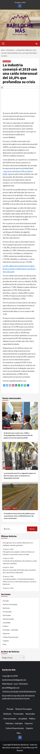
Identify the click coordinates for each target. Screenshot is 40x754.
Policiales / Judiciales (10, 630)
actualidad (6, 623)
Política (5, 626)
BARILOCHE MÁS (20, 28)
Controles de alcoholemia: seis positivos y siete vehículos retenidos (20, 562)
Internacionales (8, 619)
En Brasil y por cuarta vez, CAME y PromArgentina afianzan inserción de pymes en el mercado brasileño (18, 435)
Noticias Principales (10, 604)
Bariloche (6, 608)
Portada (6, 601)
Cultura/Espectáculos (10, 637)
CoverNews (27, 747)
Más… (5, 644)
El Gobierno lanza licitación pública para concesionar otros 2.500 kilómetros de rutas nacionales (19, 515)
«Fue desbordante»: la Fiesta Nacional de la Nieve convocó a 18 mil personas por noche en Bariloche (19, 581)
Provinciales (7, 612)
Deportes (6, 633)
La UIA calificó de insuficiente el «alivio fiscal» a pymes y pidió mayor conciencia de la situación (19, 269)
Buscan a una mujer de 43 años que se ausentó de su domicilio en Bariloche (19, 571)
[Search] (36, 44)
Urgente (14, 508)
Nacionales (6, 61)
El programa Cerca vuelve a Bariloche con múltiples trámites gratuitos (18, 544)
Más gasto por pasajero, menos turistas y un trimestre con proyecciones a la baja (18, 553)
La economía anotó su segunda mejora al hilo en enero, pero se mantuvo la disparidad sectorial (20, 475)
